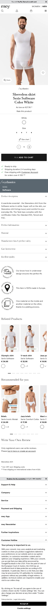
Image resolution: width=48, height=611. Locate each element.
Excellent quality (8, 257)
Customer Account (29, 172)
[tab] (21, 82)
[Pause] (46, 1)
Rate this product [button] (24, 111)
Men (44, 6)
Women (36, 6)
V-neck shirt (26, 355)
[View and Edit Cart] (31, 10)
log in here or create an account (22, 451)
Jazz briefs (26, 416)
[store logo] (5, 7)
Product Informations (10, 225)
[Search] (2, 10)
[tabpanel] (10, 346)
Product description (9, 196)
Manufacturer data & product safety (16, 241)
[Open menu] (45, 10)
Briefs (4, 416)
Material (4, 233)
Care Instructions (8, 249)
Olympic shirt (7, 355)
